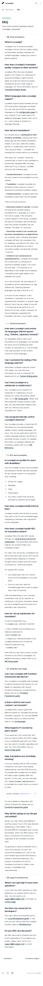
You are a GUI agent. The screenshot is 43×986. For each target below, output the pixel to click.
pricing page (20, 721)
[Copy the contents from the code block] (35, 793)
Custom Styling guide (28, 376)
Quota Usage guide (12, 750)
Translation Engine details (15, 90)
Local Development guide (18, 918)
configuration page (27, 112)
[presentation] (21, 793)
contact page (10, 902)
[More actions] (40, 3)
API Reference (25, 924)
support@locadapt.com (14, 899)
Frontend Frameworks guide (16, 807)
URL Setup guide (21, 399)
